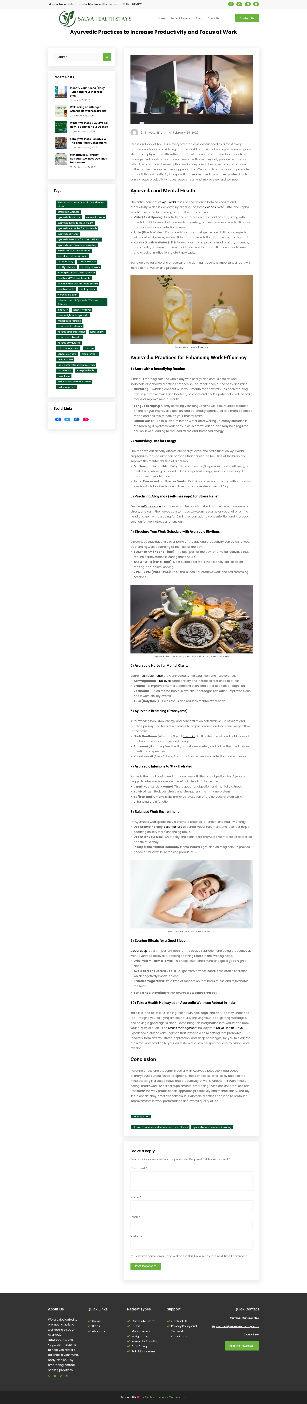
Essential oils (173, 827)
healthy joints (87, 289)
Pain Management (144, 1351)
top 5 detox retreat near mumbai (76, 365)
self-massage (151, 506)
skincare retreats (67, 354)
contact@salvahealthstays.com (98, 4)
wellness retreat (66, 387)
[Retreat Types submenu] (190, 18)
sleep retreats (90, 354)
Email (135, 1217)
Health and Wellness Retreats (74, 278)
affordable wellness (68, 211)
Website (136, 1236)
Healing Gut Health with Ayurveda (76, 272)
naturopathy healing (69, 343)
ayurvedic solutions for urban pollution (79, 239)
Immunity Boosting (145, 1341)
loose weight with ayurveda (73, 315)
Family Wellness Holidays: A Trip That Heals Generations (88, 141)
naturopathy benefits (70, 337)
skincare (89, 348)
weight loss (64, 376)
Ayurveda (169, 202)
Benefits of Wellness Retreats (74, 250)
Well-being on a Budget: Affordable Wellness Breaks (88, 109)
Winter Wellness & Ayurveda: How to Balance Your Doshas (89, 125)
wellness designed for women (74, 381)
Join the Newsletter (241, 1346)
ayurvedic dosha (95, 217)
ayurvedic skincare (68, 234)
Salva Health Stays (229, 1028)
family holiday (65, 261)
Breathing (190, 736)
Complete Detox (143, 1321)
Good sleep (138, 951)
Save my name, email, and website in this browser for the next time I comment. (190, 1256)
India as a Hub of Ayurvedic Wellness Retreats (78, 302)
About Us (98, 1331)
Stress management (182, 1028)
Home (96, 1321)
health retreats (66, 289)
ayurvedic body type (69, 217)
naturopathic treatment (71, 331)
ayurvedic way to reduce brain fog (77, 245)
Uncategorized (141, 1116)
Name (135, 1197)
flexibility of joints (90, 267)
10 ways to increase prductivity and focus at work (81, 204)
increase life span (67, 294)
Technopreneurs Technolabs (165, 1397)
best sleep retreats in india (72, 256)
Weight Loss (140, 1336)
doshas (210, 207)
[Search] (107, 57)
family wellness (87, 261)
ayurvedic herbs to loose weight (75, 223)
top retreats (64, 370)
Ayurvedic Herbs (151, 676)
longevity (63, 309)
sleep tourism (65, 359)
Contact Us (247, 18)
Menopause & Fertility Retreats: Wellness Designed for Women (88, 158)
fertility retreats (66, 267)
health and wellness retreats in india (78, 283)
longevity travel (82, 309)
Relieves (165, 681)
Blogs (96, 1326)
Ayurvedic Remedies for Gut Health (77, 228)
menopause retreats (69, 320)
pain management (68, 348)
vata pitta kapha (86, 370)
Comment (138, 1168)
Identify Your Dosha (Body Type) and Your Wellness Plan (87, 92)
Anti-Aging (139, 1346)
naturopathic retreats (70, 326)
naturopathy (97, 331)
